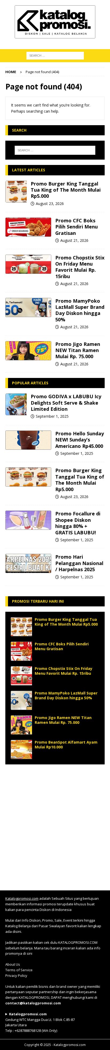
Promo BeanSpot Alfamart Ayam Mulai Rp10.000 (66, 744)
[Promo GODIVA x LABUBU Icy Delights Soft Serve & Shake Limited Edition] (16, 404)
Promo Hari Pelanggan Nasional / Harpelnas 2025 (79, 563)
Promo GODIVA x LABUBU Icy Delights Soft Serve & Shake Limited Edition (66, 402)
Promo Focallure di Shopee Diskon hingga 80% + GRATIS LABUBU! (77, 522)
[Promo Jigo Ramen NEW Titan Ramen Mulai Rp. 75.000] (28, 350)
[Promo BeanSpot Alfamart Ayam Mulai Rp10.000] (21, 749)
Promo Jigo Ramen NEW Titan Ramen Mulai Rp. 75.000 (77, 350)
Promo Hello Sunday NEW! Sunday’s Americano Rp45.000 (79, 439)
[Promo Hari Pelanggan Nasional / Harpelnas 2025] (28, 563)
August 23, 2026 (50, 203)
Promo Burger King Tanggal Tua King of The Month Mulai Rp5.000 (66, 189)
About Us (12, 964)
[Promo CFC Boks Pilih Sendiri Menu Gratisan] (28, 227)
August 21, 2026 (74, 240)
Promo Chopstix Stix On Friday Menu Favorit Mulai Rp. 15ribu (79, 266)
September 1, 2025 (52, 416)
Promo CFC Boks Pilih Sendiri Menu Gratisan (76, 226)
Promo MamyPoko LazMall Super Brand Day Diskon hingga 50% (79, 310)
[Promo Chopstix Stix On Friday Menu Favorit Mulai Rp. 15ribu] (28, 264)
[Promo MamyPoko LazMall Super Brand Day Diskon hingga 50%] (28, 307)
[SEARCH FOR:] (55, 55)
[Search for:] (55, 150)
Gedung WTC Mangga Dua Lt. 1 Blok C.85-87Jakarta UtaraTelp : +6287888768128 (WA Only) (40, 1022)
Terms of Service (19, 970)
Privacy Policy (16, 975)
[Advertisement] (55, 825)
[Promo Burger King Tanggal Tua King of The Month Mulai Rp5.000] (16, 192)
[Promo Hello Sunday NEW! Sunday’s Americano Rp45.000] (28, 440)
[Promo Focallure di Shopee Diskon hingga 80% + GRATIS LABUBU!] (28, 520)
